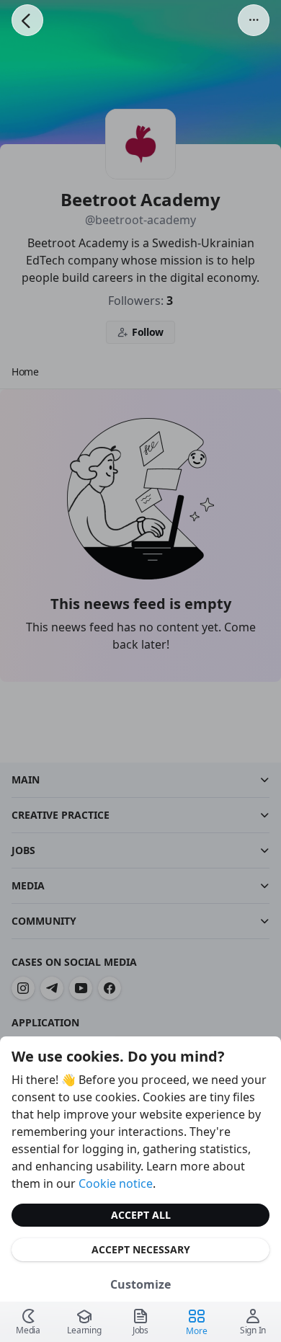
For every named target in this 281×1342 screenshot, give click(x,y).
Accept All (141, 1215)
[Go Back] (27, 20)
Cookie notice (116, 1183)
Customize (140, 1284)
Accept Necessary (141, 1249)
